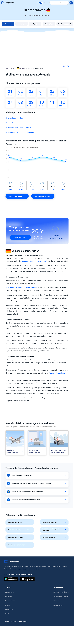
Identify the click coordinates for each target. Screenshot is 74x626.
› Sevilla (7, 614)
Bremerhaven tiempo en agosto (18, 530)
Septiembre (49, 24)
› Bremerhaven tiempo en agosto (18, 128)
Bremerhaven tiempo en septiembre (50, 530)
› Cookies (56, 601)
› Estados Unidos (10, 601)
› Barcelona (8, 596)
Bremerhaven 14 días (15, 522)
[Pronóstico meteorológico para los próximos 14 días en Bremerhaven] (37, 165)
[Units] (41, 3)
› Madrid (7, 605)
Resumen (8, 24)
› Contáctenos (58, 605)
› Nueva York (9, 609)
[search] (71, 2)
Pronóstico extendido (64, 24)
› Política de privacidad (60, 596)
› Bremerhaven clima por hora (17, 123)
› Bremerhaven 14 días (14, 118)
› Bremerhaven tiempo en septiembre (20, 132)
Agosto (35, 24)
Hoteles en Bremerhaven (16, 545)
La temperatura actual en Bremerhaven (21, 288)
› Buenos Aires (9, 592)
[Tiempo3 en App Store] (27, 579)
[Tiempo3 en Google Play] (11, 579)
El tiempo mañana (48, 537)
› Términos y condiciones (61, 592)
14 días (21, 24)
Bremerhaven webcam (15, 537)
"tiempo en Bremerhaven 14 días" (34, 261)
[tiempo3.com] (8, 2)
